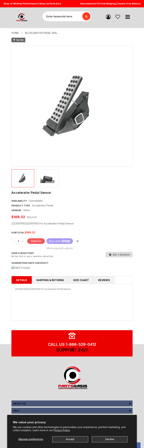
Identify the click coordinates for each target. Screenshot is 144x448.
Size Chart (81, 280)
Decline (109, 439)
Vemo (26, 210)
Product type (20, 205)
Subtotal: (18, 232)
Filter (20, 40)
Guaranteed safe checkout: (30, 262)
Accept (70, 439)
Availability (19, 200)
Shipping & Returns (50, 280)
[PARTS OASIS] (72, 378)
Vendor (16, 210)
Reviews (104, 280)
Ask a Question (121, 254)
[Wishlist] (117, 16)
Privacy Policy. (62, 430)
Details (21, 280)
